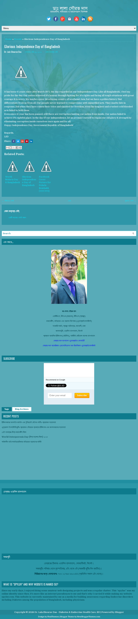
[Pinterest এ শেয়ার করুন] (20, 147)
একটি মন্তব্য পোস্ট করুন (17, 217)
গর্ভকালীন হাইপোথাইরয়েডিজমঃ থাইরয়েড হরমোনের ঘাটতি (21, 441)
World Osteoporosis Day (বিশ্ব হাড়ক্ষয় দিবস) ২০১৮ (25, 437)
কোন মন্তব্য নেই (51, 51)
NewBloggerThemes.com (88, 617)
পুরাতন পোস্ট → (130, 201)
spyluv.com (8, 596)
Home (8, 39)
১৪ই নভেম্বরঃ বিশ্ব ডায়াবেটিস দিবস (14, 432)
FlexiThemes (53, 617)
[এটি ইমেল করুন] (7, 147)
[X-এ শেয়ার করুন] (13, 147)
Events (18, 39)
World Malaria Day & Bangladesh (12, 180)
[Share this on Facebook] (13, 141)
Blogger (119, 612)
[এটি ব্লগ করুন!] (10, 147)
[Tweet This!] (18, 141)
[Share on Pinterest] (26, 141)
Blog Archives (22, 409)
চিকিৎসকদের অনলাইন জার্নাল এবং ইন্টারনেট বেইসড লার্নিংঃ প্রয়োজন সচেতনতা (29, 422)
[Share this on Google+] (22, 141)
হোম (69, 201)
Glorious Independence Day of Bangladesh (32, 46)
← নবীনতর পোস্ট (8, 201)
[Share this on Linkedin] (31, 141)
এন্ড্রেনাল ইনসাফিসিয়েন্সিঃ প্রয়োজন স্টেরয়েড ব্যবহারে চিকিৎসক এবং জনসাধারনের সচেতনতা (34, 427)
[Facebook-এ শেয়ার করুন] (17, 147)
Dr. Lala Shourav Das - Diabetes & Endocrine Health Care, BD (67, 612)
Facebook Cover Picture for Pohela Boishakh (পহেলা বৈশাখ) (45, 184)
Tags (6, 409)
